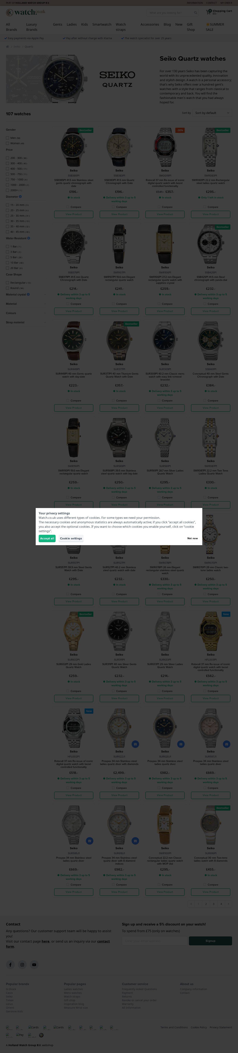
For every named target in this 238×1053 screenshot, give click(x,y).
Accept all (47, 538)
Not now (192, 538)
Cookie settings (71, 538)
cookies (94, 518)
